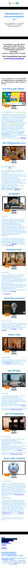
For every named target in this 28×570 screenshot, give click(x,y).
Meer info (17, 189)
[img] (14, 3)
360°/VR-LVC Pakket (7, 540)
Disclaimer (3, 547)
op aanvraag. (10, 245)
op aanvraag (7, 294)
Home (3, 537)
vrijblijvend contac (6, 513)
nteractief (15, 563)
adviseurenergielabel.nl (15, 58)
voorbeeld (13, 291)
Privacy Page (4, 548)
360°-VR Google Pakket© (8, 539)
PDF (10, 168)
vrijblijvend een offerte (17, 409)
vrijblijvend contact (19, 494)
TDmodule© (5, 542)
